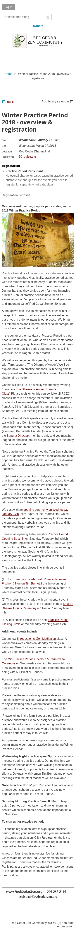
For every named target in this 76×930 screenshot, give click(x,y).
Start (4, 140)
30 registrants (28, 156)
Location (7, 151)
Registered (8, 156)
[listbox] (58, 101)
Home (8, 73)
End (4, 145)
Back (10, 101)
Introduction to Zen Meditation (36, 638)
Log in (8, 7)
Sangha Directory (18, 435)
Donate (38, 25)
